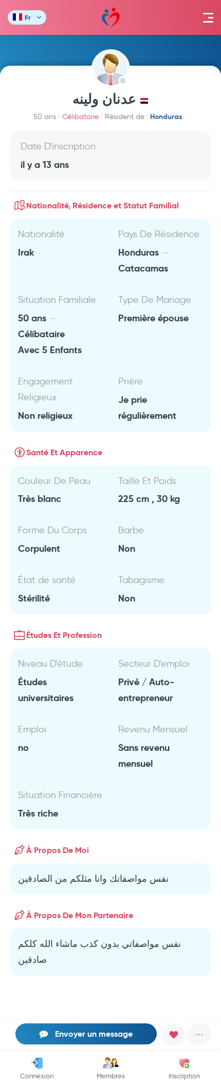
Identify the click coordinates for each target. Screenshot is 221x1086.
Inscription (184, 1076)
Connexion (36, 1076)
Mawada (111, 17)
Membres (111, 1076)
